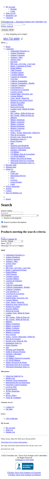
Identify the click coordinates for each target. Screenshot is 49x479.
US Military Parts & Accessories (22, 154)
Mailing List (10, 378)
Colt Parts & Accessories (19, 90)
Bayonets (13, 62)
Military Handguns (17, 120)
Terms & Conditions (13, 398)
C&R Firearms (16, 70)
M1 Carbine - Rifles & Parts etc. (22, 113)
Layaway (13, 180)
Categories (10, 49)
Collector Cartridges (18, 85)
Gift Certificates (12, 418)
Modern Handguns (17, 126)
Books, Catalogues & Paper (20, 66)
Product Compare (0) (9, 239)
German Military (16, 96)
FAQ (12, 178)
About (12, 171)
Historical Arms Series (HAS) (21, 100)
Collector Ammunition (18, 81)
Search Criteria (6, 211)
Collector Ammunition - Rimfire (22, 83)
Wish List (9, 430)
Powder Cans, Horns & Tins (21, 137)
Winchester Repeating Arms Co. (22, 163)
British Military (16, 68)
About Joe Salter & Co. (14, 376)
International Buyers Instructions (18, 383)
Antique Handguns (17, 53)
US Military (14, 152)
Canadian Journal (17, 72)
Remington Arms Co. (18, 139)
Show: (3, 243)
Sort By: (4, 241)
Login (12, 11)
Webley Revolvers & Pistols (21, 158)
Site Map (9, 409)
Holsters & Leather (17, 103)
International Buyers (18, 176)
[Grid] (4, 237)
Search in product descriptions (14, 222)
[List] (2, 237)
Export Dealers (16, 182)
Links (12, 184)
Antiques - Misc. (16, 57)
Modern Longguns (17, 128)
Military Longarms (17, 122)
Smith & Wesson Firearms (20, 148)
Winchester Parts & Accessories (22, 161)
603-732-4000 (11, 38)
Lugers (13, 111)
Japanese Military (17, 105)
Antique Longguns (17, 55)
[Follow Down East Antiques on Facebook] (24, 473)
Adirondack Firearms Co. (20, 51)
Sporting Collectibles (18, 150)
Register (13, 9)
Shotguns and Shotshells (19, 146)
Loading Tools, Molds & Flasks (22, 109)
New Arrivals (15, 130)
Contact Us (10, 407)
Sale (12, 143)
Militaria (13, 118)
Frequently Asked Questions (16, 385)
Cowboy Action (16, 92)
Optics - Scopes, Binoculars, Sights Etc (25, 133)
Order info (14, 173)
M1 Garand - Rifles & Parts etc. (22, 115)
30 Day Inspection (13, 186)
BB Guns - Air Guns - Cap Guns (22, 64)
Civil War (14, 79)
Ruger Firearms (16, 141)
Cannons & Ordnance (18, 77)
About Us (9, 169)
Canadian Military (17, 75)
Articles (9, 189)
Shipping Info (11, 167)
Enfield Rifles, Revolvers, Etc (21, 94)
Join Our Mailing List (14, 193)
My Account (10, 428)
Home (8, 47)
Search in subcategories (12, 218)
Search (8, 199)
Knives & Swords (17, 107)
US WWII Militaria (17, 156)
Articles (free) (15, 60)
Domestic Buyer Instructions (16, 380)
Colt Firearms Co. (17, 87)
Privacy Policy (11, 395)
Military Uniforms (17, 124)
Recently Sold (11, 165)
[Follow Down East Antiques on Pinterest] (24, 475)
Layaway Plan (11, 387)
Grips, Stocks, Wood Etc (19, 98)
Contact (9, 191)
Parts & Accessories (17, 135)
